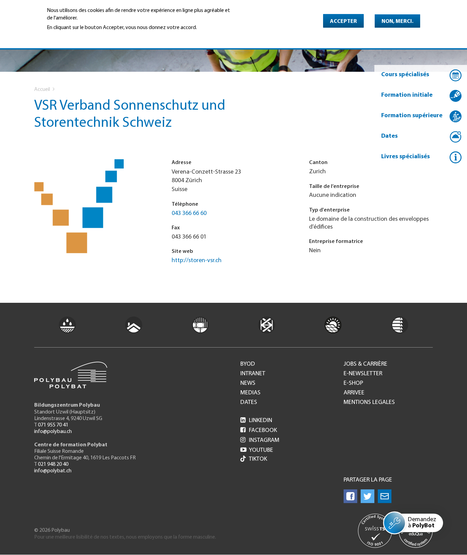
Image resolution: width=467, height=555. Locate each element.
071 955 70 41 (53, 425)
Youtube (256, 450)
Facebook (258, 431)
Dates (389, 136)
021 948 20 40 (53, 464)
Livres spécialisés (405, 157)
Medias (250, 393)
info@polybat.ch (52, 471)
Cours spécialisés (405, 75)
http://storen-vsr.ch (197, 261)
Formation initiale (406, 95)
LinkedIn (256, 421)
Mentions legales (369, 403)
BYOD (247, 364)
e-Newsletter (363, 374)
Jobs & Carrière (365, 364)
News (247, 383)
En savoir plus (64, 37)
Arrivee (354, 393)
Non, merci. (397, 21)
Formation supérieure (411, 116)
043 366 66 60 (189, 214)
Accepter (343, 21)
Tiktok (258, 459)
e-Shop (353, 383)
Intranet (252, 374)
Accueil (42, 89)
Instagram (259, 440)
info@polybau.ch (53, 431)
